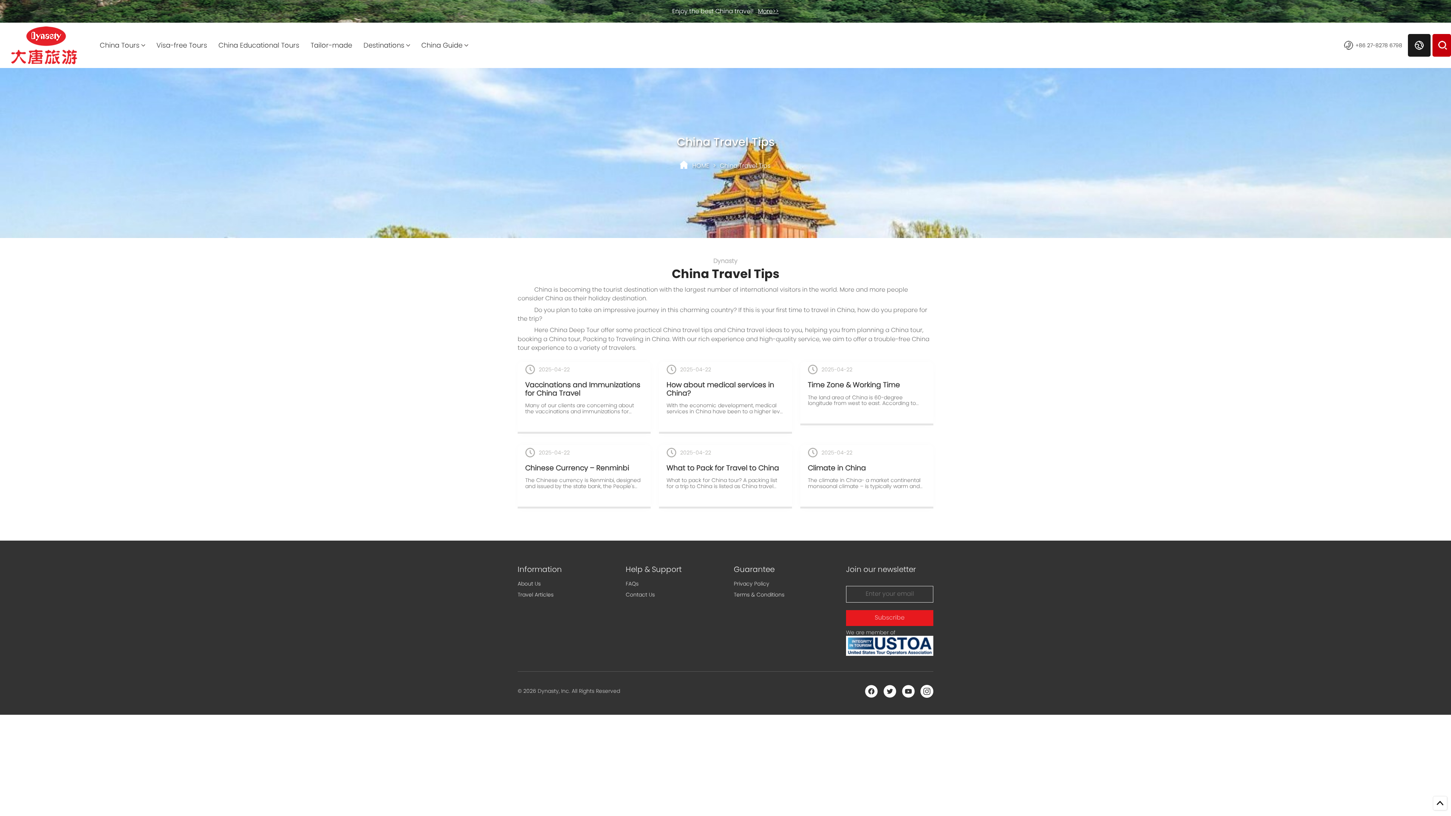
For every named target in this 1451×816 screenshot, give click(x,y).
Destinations (384, 45)
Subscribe (890, 617)
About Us (529, 583)
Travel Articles (536, 594)
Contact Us (640, 594)
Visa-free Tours (181, 45)
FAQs (632, 583)
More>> (768, 11)
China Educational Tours (258, 45)
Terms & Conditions (759, 594)
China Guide (442, 45)
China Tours (119, 45)
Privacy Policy (751, 583)
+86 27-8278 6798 (1378, 45)
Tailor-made (331, 45)
